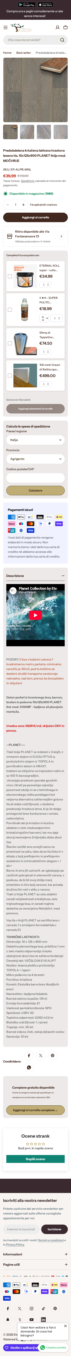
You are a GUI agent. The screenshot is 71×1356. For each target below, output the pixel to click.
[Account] (57, 27)
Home (7, 53)
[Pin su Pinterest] (52, 1055)
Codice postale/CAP (20, 469)
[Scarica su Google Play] (27, 4)
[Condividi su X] (41, 1055)
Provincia (12, 450)
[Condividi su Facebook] (29, 1055)
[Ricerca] (62, 40)
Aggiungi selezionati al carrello (35, 408)
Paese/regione (16, 431)
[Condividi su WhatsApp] (29, 1067)
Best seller (23, 53)
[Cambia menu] (5, 27)
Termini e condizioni (51, 1240)
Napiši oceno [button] (35, 1159)
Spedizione (28, 180)
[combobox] (35, 40)
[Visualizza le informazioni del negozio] (61, 236)
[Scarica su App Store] (45, 4)
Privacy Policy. (15, 1244)
